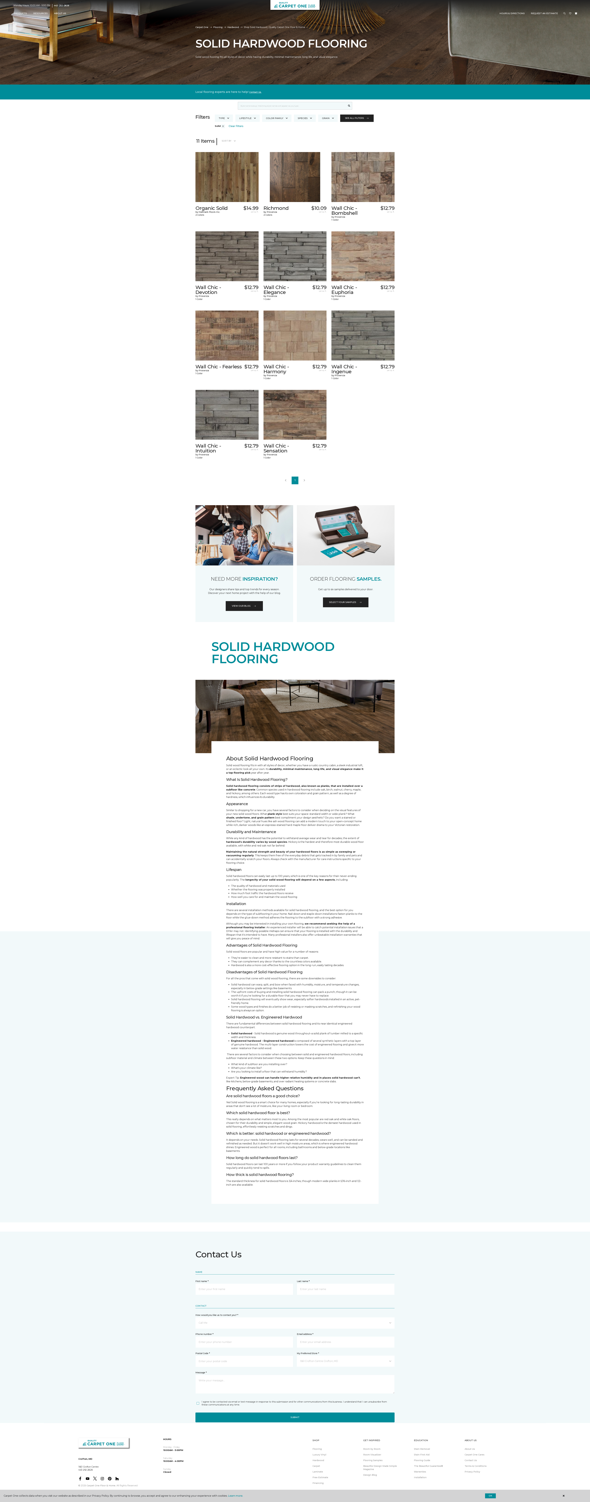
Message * (200, 1372)
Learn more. (235, 1495)
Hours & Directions (512, 13)
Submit (295, 1417)
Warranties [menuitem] (420, 1471)
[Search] (349, 106)
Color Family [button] (274, 118)
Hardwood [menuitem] (318, 1460)
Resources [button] (40, 13)
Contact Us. (255, 92)
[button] (564, 13)
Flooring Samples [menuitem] (373, 1460)
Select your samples (342, 602)
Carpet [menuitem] (316, 1466)
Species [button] (303, 118)
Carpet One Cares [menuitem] (474, 1454)
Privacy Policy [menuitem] (472, 1471)
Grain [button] (326, 118)
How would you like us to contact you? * (216, 1315)
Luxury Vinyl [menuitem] (319, 1454)
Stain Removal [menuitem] (422, 1449)
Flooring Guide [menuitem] (422, 1460)
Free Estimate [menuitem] (320, 1477)
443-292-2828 (61, 5)
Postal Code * (202, 1353)
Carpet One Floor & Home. (101, 1485)
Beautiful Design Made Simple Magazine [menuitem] (380, 1468)
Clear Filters (236, 126)
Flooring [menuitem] (317, 1449)
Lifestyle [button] (245, 118)
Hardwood (233, 27)
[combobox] (292, 106)
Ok (490, 1495)
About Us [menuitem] (470, 1449)
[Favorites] (570, 13)
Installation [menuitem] (420, 1477)
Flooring (217, 27)
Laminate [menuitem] (318, 1471)
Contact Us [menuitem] (471, 1460)
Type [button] (222, 118)
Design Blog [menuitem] (370, 1475)
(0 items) (576, 13)
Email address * (305, 1334)
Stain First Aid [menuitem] (421, 1454)
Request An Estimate (544, 13)
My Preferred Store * (308, 1353)
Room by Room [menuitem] (371, 1449)
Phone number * (204, 1334)
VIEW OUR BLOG (241, 605)
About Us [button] (60, 13)
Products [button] (20, 13)
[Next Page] (304, 480)
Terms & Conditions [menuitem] (476, 1466)
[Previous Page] (285, 480)
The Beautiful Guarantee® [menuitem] (428, 1466)
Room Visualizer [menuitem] (372, 1454)
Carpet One (201, 27)
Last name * (303, 1281)
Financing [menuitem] (318, 1483)
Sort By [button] (226, 140)
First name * (201, 1281)
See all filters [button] (354, 118)
